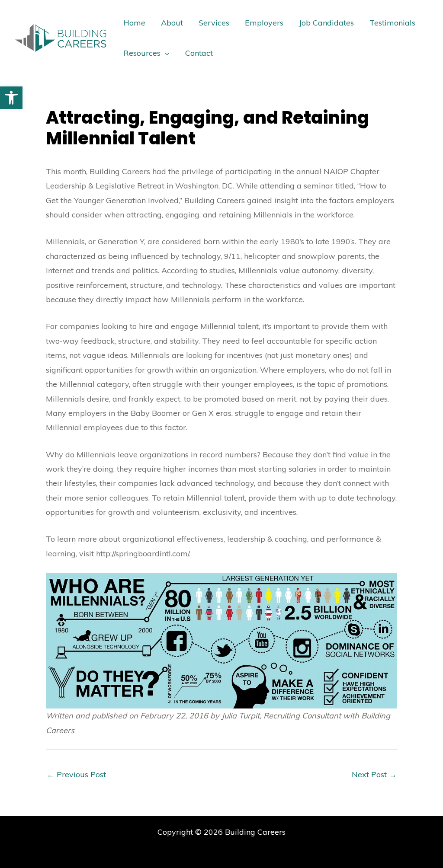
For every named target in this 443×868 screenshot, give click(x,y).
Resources (142, 53)
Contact (199, 53)
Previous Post (76, 774)
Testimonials (392, 23)
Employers (264, 23)
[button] (11, 97)
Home (134, 23)
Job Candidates (326, 23)
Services (214, 23)
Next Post (374, 774)
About (172, 23)
